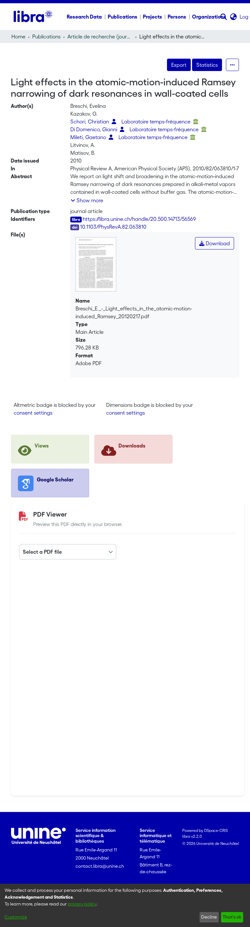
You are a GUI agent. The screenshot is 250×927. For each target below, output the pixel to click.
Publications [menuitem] (122, 17)
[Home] (33, 16)
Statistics (207, 65)
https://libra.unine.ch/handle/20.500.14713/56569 (139, 219)
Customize (16, 917)
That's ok (232, 917)
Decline (209, 917)
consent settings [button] (33, 413)
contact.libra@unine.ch (100, 866)
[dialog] (125, 905)
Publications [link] (46, 36)
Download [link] (217, 243)
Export (179, 65)
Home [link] (18, 36)
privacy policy (82, 903)
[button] (224, 17)
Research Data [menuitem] (84, 17)
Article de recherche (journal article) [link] (99, 36)
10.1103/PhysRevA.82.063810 (113, 227)
